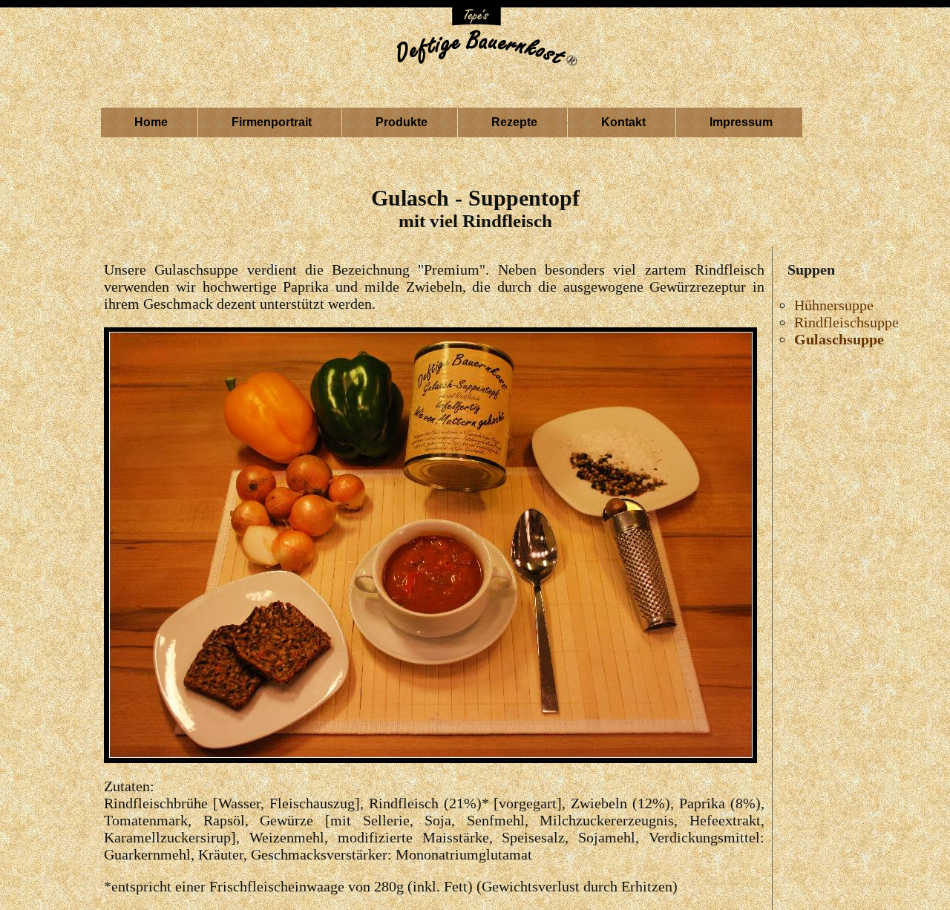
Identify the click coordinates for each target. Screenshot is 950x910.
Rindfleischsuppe (846, 322)
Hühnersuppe (834, 305)
